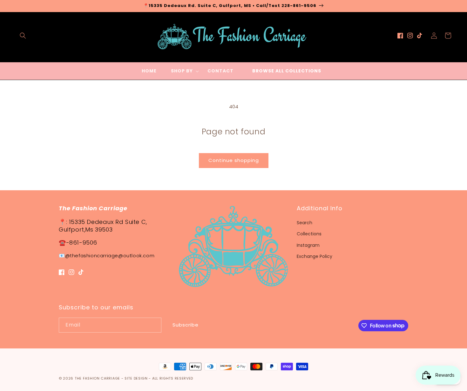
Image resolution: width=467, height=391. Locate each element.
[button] (23, 36)
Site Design (136, 378)
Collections (309, 234)
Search (304, 222)
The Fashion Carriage (97, 378)
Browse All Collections (286, 71)
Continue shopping (233, 160)
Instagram (308, 245)
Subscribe (186, 324)
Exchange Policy (314, 256)
